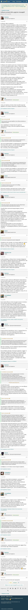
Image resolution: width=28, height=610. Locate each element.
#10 (26, 277)
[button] (1, 1)
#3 (26, 116)
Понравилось (6, 469)
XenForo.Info (9, 602)
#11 (26, 299)
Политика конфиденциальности (16, 598)
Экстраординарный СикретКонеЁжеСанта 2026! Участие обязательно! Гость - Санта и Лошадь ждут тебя (13, 6)
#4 (26, 135)
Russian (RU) (9, 596)
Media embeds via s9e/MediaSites (7, 608)
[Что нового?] (24, 1)
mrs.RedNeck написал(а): (6, 338)
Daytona (3, 14)
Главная (7, 599)
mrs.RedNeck (7, 295)
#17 (26, 518)
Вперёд (14, 582)
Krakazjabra (7, 472)
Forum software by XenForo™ (10, 601)
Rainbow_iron (7, 252)
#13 (26, 369)
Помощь (3, 599)
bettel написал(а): (5, 202)
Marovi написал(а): (5, 398)
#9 (26, 256)
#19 (26, 556)
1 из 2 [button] (10, 582)
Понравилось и (8, 108)
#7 (26, 200)
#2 (26, 102)
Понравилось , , (13, 192)
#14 (26, 457)
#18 (26, 542)
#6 (26, 180)
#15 (26, 476)
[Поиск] (26, 1)
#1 (26, 21)
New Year (4, 596)
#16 (26, 497)
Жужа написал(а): (5, 119)
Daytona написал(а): (5, 137)
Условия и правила (5, 598)
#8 (26, 235)
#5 (26, 157)
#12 (26, 328)
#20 (26, 577)
